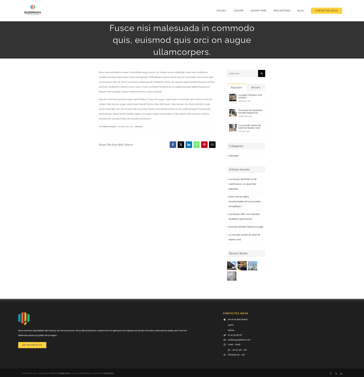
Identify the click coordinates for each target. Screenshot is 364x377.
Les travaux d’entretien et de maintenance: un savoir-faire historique (243, 184)
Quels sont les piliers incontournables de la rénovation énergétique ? (245, 201)
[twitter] (336, 373)
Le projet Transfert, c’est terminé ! (250, 96)
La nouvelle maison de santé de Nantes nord (249, 126)
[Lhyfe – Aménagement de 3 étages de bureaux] (253, 266)
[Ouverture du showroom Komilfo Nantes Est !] (233, 111)
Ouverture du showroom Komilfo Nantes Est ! (250, 111)
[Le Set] (232, 266)
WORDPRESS (108, 373)
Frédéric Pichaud (108, 127)
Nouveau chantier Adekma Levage (246, 227)
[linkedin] (341, 373)
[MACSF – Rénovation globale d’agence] (232, 276)
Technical (139, 127)
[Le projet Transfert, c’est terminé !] (233, 96)
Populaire (236, 87)
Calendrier (234, 155)
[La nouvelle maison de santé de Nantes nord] (233, 126)
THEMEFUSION (64, 373)
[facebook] (331, 373)
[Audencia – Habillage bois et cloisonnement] (242, 266)
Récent (255, 87)
